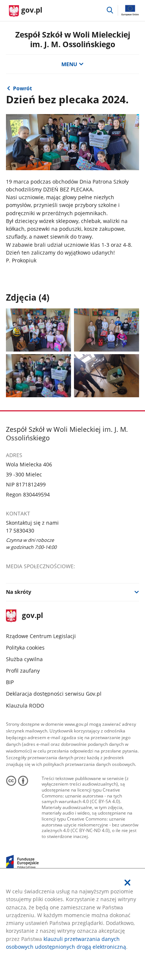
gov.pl (32, 615)
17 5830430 (20, 530)
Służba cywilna (24, 659)
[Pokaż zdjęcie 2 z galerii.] (106, 330)
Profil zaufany (23, 670)
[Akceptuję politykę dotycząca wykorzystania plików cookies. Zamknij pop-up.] (128, 882)
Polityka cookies (25, 647)
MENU (69, 64)
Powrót (22, 88)
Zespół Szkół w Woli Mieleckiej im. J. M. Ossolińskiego (72, 39)
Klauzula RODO (25, 705)
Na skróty (18, 591)
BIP (10, 682)
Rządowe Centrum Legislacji (41, 636)
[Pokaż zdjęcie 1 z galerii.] (38, 330)
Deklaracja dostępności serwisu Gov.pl (54, 693)
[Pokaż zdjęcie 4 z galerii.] (106, 375)
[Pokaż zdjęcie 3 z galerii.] (38, 375)
